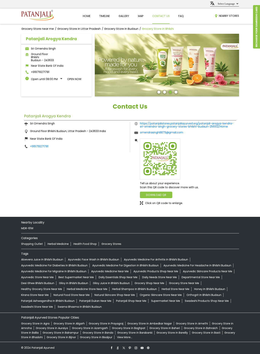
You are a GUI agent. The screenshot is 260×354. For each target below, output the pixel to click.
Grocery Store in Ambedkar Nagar (149, 323)
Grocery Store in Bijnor (61, 337)
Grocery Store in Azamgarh (90, 328)
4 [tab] (175, 92)
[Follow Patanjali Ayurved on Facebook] (111, 348)
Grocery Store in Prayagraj (106, 323)
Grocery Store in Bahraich (201, 328)
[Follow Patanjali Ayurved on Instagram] (136, 348)
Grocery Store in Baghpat (128, 328)
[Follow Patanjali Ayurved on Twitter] (124, 348)
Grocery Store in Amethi (192, 323)
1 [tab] (158, 92)
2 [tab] (164, 92)
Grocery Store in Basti (206, 333)
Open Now (74, 79)
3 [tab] (170, 92)
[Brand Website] (148, 348)
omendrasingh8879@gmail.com (161, 132)
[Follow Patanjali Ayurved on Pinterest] (130, 348)
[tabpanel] (167, 65)
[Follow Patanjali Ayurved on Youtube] (142, 348)
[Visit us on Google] (117, 348)
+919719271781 (40, 72)
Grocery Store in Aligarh (69, 323)
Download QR (156, 195)
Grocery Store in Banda (98, 333)
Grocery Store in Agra (35, 323)
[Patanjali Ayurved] (37, 16)
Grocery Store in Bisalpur (96, 337)
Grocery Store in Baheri (164, 328)
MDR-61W (27, 228)
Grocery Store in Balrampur (61, 333)
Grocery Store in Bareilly (172, 333)
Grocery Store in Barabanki (134, 333)
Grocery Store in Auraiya (52, 328)
